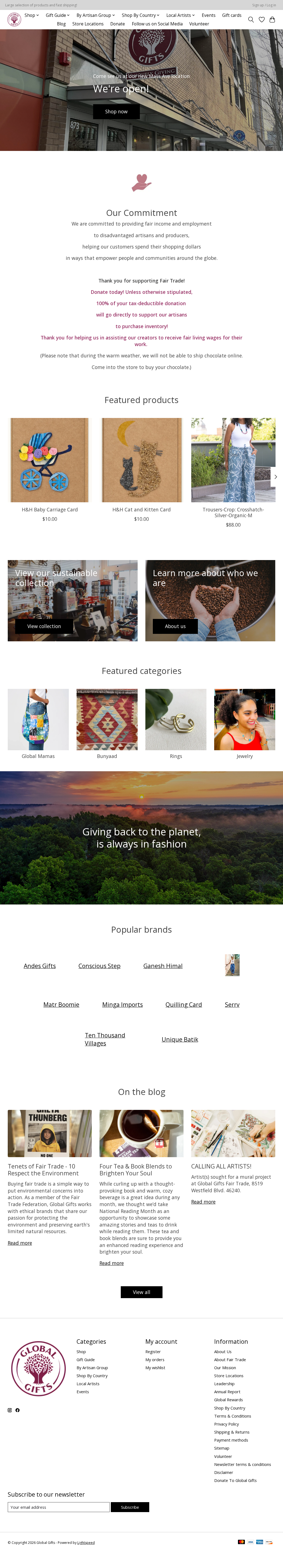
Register (153, 1351)
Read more (20, 1243)
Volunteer (199, 24)
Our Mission (225, 1367)
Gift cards (232, 15)
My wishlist (155, 1367)
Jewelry (245, 756)
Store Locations (88, 24)
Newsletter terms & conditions (242, 1464)
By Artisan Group (92, 1367)
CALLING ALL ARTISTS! (221, 1166)
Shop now (116, 111)
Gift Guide (86, 1359)
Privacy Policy (226, 1424)
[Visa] (250, 1542)
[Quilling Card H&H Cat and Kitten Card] (141, 460)
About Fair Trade (230, 1359)
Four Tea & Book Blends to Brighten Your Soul (135, 1169)
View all (141, 1292)
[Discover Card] (268, 1542)
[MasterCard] (241, 1542)
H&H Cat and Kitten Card (141, 509)
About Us (223, 1351)
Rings (176, 756)
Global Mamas (38, 756)
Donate (117, 24)
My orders (154, 1359)
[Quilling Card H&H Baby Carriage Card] (50, 460)
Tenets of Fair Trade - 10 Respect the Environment (43, 1169)
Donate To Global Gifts (235, 1480)
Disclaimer (223, 1472)
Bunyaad (107, 756)
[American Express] (259, 1542)
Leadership (224, 1383)
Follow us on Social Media (157, 24)
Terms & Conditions (232, 1416)
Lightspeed (86, 1542)
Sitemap (221, 1448)
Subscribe (130, 1507)
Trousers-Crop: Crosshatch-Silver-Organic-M (233, 512)
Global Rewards (228, 1399)
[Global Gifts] (14, 19)
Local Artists (88, 1383)
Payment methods (231, 1440)
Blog (61, 24)
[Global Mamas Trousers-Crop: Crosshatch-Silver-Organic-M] (233, 460)
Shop (81, 1351)
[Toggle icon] (251, 20)
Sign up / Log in (264, 5)
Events (209, 15)
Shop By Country (92, 1375)
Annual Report (227, 1391)
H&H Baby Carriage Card (50, 509)
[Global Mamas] (232, 966)
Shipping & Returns (232, 1432)
